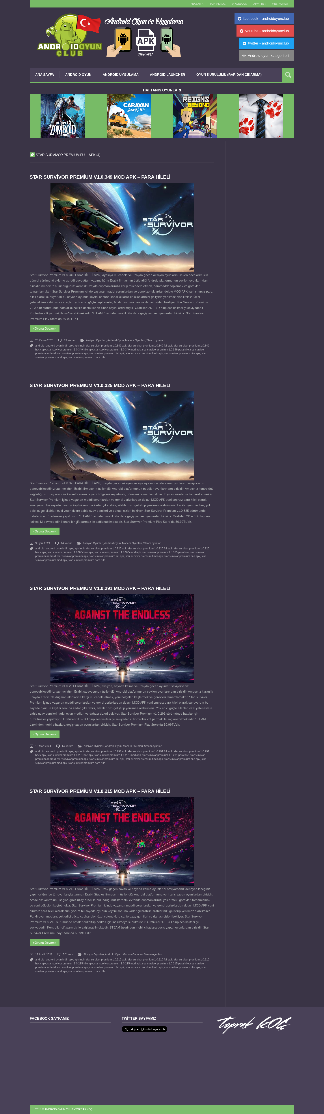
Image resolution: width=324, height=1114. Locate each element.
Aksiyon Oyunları (96, 340)
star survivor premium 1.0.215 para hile (165, 963)
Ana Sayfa (44, 74)
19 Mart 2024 (43, 746)
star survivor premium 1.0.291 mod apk (117, 755)
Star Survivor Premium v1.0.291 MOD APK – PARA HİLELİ (100, 588)
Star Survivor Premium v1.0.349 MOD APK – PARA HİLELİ (100, 177)
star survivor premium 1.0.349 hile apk (70, 349)
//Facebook (239, 3)
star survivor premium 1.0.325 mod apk (117, 552)
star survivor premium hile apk (182, 353)
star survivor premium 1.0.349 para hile (165, 349)
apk (71, 345)
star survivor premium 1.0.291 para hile (165, 755)
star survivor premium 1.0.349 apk (106, 345)
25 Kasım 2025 (44, 340)
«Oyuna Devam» (44, 328)
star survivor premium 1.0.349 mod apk (117, 349)
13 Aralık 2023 (43, 954)
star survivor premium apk (72, 353)
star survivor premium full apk (106, 353)
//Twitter (259, 3)
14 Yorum (66, 543)
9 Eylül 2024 (42, 543)
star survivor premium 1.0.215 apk (106, 959)
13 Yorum (69, 340)
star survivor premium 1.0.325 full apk (150, 548)
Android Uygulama (121, 74)
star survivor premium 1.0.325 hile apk (70, 552)
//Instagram (280, 3)
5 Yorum (68, 954)
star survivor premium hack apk (144, 353)
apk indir (79, 345)
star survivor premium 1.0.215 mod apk (117, 963)
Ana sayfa (197, 3)
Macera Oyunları (135, 340)
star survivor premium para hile (86, 357)
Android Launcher (167, 74)
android (40, 345)
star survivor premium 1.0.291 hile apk (70, 755)
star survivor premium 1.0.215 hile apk (70, 963)
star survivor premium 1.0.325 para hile (165, 552)
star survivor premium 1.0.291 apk (106, 751)
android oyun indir (56, 345)
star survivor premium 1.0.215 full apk (150, 959)
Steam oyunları (155, 340)
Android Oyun (78, 74)
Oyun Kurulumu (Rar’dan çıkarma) (229, 74)
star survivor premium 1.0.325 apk (106, 548)
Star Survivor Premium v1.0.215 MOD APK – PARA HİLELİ (100, 791)
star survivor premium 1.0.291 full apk (150, 751)
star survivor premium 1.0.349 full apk (150, 345)
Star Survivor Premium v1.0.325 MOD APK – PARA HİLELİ (100, 385)
